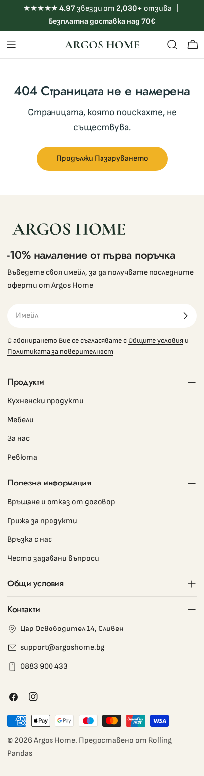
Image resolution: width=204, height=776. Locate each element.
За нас (18, 438)
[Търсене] (172, 44)
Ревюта (22, 457)
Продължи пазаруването (102, 158)
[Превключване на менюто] (11, 44)
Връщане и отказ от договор (61, 502)
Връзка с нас (29, 539)
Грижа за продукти (42, 521)
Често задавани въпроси (53, 558)
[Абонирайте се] (185, 315)
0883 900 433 (44, 666)
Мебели (20, 420)
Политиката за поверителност (60, 351)
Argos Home (54, 740)
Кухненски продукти (45, 401)
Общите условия (155, 341)
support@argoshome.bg (62, 647)
